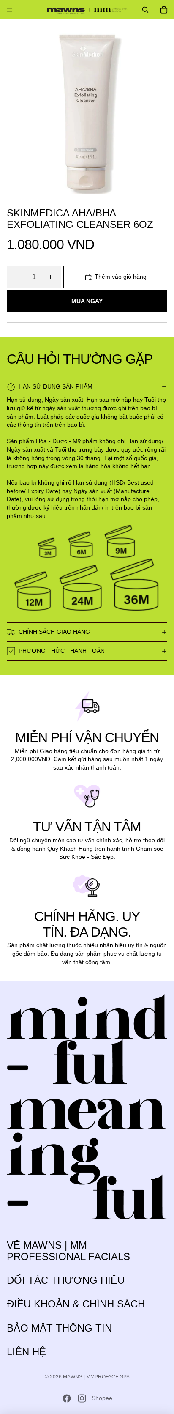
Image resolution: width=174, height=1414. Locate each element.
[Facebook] (67, 1398)
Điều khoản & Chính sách (76, 1304)
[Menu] (9, 9)
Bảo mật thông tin (59, 1328)
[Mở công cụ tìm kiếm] (145, 9)
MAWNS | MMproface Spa (96, 1377)
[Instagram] (82, 1398)
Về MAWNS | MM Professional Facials (68, 1250)
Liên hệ (26, 1351)
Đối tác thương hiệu (66, 1280)
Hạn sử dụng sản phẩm (55, 386)
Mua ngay (87, 301)
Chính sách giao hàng (54, 631)
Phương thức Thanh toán (62, 650)
